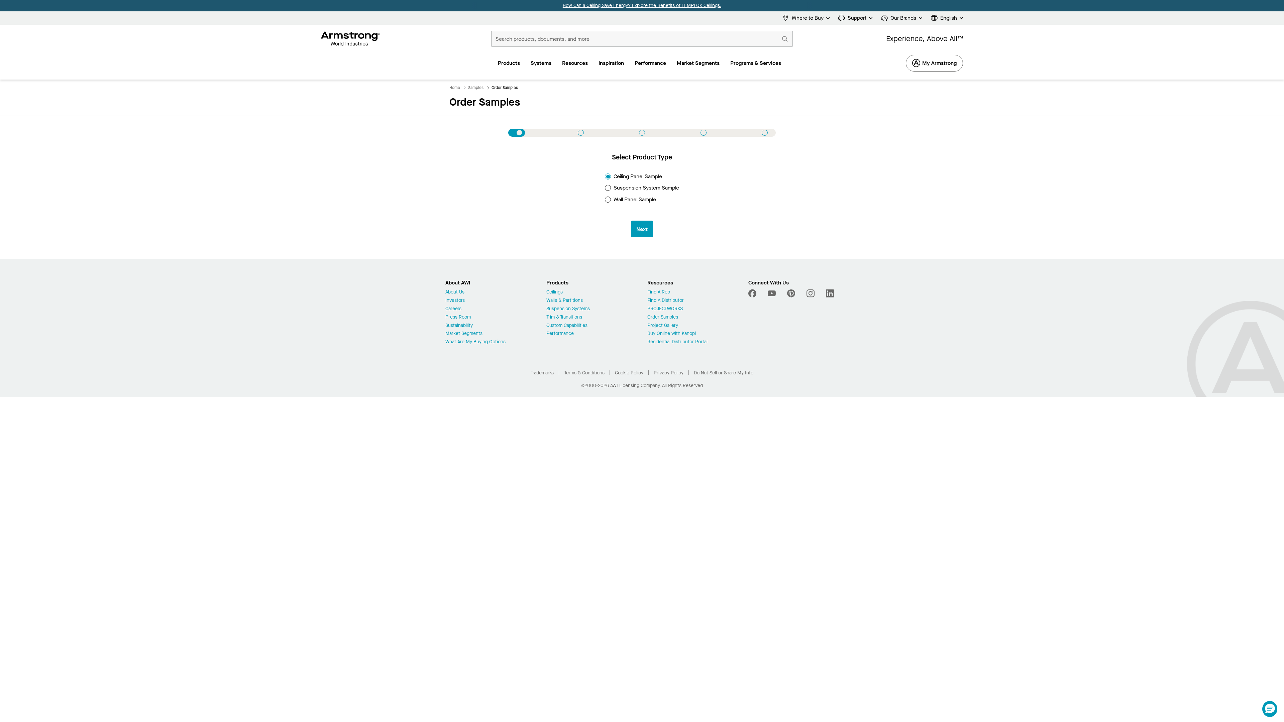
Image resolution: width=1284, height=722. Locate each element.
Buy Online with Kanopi (671, 334)
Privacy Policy (668, 373)
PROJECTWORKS (665, 309)
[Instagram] (810, 293)
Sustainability (459, 326)
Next (642, 229)
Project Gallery (662, 326)
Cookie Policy (629, 373)
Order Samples (662, 317)
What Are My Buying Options (475, 342)
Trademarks (542, 373)
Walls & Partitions (564, 301)
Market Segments (464, 334)
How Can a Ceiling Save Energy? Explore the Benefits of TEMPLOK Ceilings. (642, 5)
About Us (454, 292)
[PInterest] (791, 293)
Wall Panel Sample (635, 199)
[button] (1269, 709)
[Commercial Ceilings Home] (350, 39)
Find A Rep (658, 292)
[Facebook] (753, 293)
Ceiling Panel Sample (638, 176)
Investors (455, 301)
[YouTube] (771, 293)
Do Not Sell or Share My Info (723, 373)
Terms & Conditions (584, 373)
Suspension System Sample (646, 187)
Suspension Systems (568, 309)
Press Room (458, 317)
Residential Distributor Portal (677, 342)
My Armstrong (939, 63)
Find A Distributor (665, 301)
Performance (560, 334)
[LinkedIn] (830, 293)
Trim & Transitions (564, 317)
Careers (453, 309)
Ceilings (554, 292)
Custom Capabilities (566, 326)
